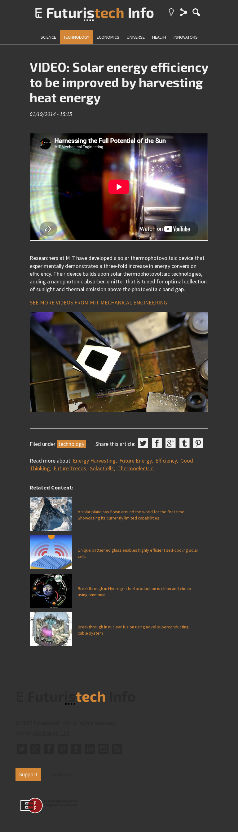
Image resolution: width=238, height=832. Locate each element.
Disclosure (60, 774)
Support (28, 774)
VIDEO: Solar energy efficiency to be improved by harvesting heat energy (119, 81)
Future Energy (135, 460)
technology (76, 37)
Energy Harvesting (94, 460)
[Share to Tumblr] (184, 443)
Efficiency (166, 460)
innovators (186, 37)
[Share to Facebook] (157, 443)
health (159, 37)
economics (108, 37)
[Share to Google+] (170, 443)
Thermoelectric (135, 468)
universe (136, 37)
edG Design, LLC (51, 733)
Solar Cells (102, 468)
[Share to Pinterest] (198, 443)
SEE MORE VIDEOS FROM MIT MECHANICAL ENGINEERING (98, 302)
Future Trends (70, 468)
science (48, 37)
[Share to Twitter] (143, 443)
